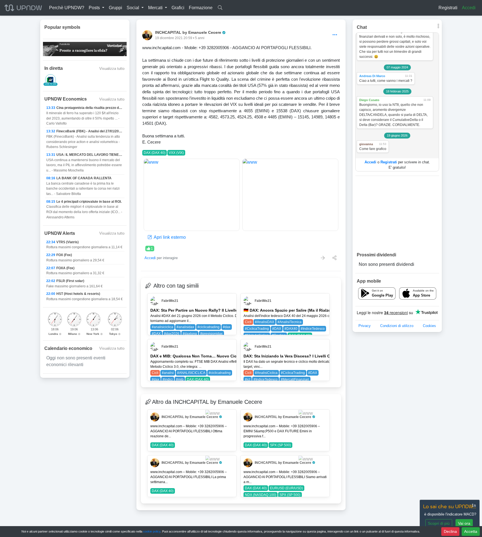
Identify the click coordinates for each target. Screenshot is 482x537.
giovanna (366, 144)
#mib (180, 379)
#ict (247, 379)
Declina (450, 531)
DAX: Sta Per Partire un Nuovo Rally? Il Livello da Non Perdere (209, 310)
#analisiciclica (162, 327)
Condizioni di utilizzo (396, 326)
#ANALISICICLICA (191, 373)
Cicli (248, 322)
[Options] (335, 35)
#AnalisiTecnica (290, 322)
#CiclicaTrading (257, 329)
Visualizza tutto (111, 68)
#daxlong (190, 334)
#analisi (168, 373)
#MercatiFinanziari (295, 379)
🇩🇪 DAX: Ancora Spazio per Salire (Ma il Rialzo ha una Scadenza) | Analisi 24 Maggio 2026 (328, 310)
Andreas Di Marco (372, 76)
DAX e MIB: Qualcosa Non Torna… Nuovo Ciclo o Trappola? (207, 356)
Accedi (469, 7)
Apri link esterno (169, 237)
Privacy (364, 326)
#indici (168, 379)
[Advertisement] (397, 214)
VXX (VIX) (176, 153)
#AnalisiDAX (264, 322)
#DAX (156, 334)
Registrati (447, 7)
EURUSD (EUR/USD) (286, 488)
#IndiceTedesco (313, 329)
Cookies (429, 326)
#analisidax (185, 327)
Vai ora (464, 523)
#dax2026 (171, 334)
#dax (226, 327)
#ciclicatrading (208, 327)
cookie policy (151, 531)
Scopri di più (439, 523)
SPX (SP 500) (280, 445)
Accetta (470, 531)
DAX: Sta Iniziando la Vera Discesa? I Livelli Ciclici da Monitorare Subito (312, 356)
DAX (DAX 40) (154, 153)
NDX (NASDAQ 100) (260, 495)
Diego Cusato (369, 100)
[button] (96, 7)
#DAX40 (291, 329)
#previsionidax (211, 334)
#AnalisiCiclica (266, 373)
